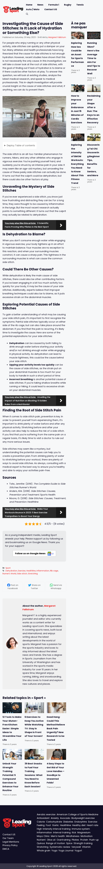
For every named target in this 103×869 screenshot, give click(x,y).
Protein (84, 839)
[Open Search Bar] (27, 14)
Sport (8, 568)
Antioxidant (43, 818)
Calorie (41, 821)
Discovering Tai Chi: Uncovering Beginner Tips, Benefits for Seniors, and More (93, 160)
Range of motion (55, 843)
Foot (48, 825)
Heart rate (92, 825)
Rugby (67, 4)
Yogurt (78, 850)
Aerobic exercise (46, 814)
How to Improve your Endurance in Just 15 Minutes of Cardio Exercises (77, 109)
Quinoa (41, 843)
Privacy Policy (10, 845)
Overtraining (63, 839)
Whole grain (43, 850)
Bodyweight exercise (83, 818)
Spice (69, 843)
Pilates (75, 839)
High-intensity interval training (53, 828)
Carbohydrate (54, 821)
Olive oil (51, 839)
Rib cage (54, 570)
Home (29, 4)
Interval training (62, 832)
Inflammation (43, 570)
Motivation (86, 836)
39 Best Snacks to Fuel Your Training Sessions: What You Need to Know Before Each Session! (33, 775)
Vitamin (86, 846)
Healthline (31, 570)
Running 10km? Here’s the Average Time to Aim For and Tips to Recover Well (93, 58)
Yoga (54, 850)
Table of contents (21, 145)
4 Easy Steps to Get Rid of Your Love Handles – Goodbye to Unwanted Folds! (55, 773)
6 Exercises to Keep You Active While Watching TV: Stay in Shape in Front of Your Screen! (34, 727)
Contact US (50, 9)
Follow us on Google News (30, 553)
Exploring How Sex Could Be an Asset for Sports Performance (77, 54)
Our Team (8, 838)
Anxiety (55, 818)
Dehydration (11, 570)
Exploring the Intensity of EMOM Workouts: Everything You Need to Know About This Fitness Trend (77, 163)
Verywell (76, 846)
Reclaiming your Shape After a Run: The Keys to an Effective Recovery (93, 109)
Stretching (33, 573)
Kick (74, 832)
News (40, 4)
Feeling (41, 825)
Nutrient (41, 839)
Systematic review (60, 846)
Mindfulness (72, 836)
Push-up (94, 839)
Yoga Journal (66, 850)
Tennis (80, 4)
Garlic (55, 825)
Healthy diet (79, 825)
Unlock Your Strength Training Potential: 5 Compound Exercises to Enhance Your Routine (10, 777)
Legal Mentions (11, 841)
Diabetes (68, 821)
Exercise (21, 570)
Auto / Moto (32, 9)
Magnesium (83, 832)
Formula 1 (53, 4)
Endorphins (80, 821)
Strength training (83, 843)
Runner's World (9, 573)
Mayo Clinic (43, 836)
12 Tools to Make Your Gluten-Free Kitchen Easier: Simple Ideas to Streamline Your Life (12, 728)
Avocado (65, 818)
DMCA (6, 848)
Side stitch (22, 573)
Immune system (81, 828)
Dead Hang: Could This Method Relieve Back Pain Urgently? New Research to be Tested (56, 728)
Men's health (58, 836)
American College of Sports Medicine (77, 814)
